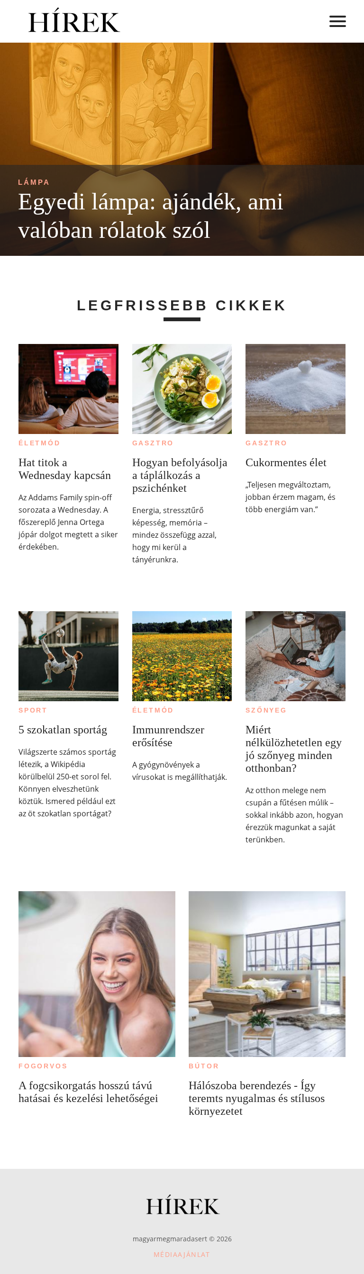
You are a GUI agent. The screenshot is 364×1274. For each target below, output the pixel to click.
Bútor (204, 1066)
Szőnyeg (266, 710)
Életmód (39, 443)
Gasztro (153, 443)
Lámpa (34, 182)
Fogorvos (42, 1066)
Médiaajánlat (182, 1254)
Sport (33, 710)
